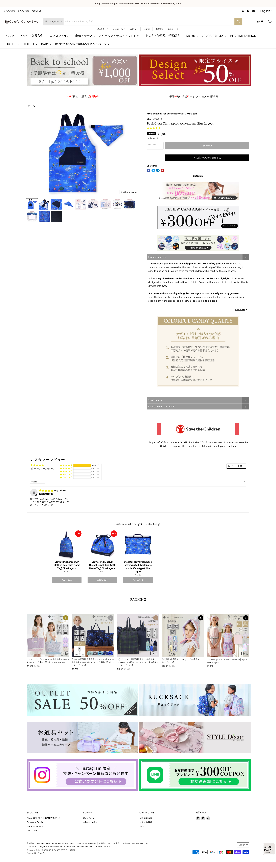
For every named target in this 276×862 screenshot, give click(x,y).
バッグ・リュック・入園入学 (25, 35)
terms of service (103, 846)
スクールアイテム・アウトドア (119, 35)
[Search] (238, 21)
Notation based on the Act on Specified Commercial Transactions (66, 843)
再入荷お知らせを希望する (207, 157)
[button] (154, 128)
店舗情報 (30, 843)
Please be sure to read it (161, 406)
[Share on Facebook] (148, 170)
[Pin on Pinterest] (162, 170)
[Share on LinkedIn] (158, 170)
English (265, 11)
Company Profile (35, 822)
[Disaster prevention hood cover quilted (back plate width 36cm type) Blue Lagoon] (138, 544)
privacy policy (90, 822)
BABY (45, 44)
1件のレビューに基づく (42, 468)
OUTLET (12, 44)
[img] (46, 490)
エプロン (147, 29)
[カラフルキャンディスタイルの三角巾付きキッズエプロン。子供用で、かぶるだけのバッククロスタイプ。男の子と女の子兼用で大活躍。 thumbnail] (32, 204)
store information (35, 826)
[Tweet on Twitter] (153, 170)
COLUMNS (32, 830)
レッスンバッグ (119, 29)
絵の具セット (173, 29)
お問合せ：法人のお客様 (133, 843)
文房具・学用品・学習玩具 (163, 35)
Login (257, 21)
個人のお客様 (9, 11)
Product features (157, 257)
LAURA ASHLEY (213, 35)
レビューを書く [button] (236, 466)
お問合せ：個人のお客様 (109, 843)
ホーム (31, 105)
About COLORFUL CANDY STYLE (43, 818)
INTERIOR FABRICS (243, 35)
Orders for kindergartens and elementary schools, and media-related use (59, 846)
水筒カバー (134, 29)
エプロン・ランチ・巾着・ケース (71, 35)
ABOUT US (36, 11)
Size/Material (155, 400)
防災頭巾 (159, 29)
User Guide (89, 818)
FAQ (141, 826)
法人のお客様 (23, 11)
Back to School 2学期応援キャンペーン (81, 44)
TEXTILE (29, 44)
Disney (191, 35)
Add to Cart (67, 580)
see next (240, 309)
